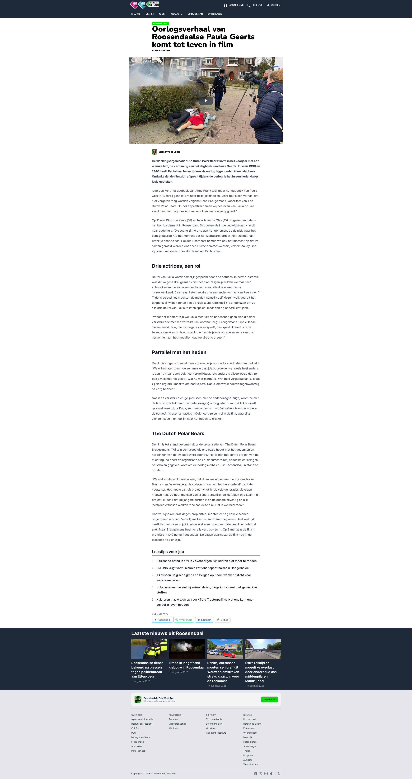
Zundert (247, 759)
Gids (162, 13)
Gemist (150, 13)
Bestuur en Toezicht (141, 723)
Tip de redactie (214, 719)
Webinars (173, 728)
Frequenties (137, 741)
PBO (133, 732)
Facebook (164, 619)
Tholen (246, 750)
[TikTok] (271, 773)
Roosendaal (160, 23)
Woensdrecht (250, 732)
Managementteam (140, 737)
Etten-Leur (248, 728)
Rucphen (248, 755)
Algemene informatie (142, 719)
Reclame (173, 719)
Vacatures (211, 728)
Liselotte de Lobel (169, 152)
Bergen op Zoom (252, 723)
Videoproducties (177, 723)
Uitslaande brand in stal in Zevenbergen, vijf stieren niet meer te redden (206, 561)
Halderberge (250, 741)
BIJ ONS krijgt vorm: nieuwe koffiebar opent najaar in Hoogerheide (202, 568)
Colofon (135, 728)
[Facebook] (255, 773)
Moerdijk (247, 737)
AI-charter (136, 746)
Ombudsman (195, 13)
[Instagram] (266, 773)
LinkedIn (206, 619)
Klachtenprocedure (216, 732)
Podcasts (176, 13)
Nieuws (135, 13)
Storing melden (214, 723)
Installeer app (138, 750)
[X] (260, 773)
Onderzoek (215, 13)
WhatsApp (185, 619)
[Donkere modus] (279, 773)
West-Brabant (250, 764)
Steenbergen (250, 746)
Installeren (270, 699)
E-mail (224, 619)
